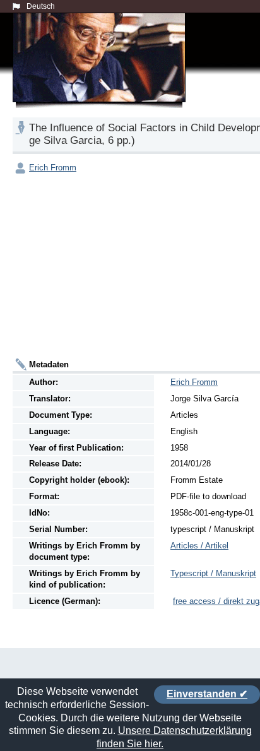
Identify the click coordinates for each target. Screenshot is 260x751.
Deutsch (41, 6)
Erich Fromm (52, 167)
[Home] (102, 72)
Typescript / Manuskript (213, 573)
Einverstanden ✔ (207, 694)
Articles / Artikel (199, 545)
